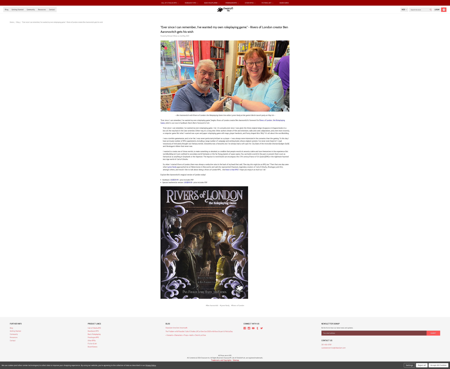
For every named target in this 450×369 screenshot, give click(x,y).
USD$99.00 (188, 182)
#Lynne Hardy (225, 305)
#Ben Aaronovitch (212, 305)
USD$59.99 (174, 180)
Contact (52, 9)
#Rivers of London (237, 305)
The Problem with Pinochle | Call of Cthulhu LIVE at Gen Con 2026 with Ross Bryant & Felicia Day (199, 331)
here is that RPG (232, 170)
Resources (42, 9)
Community (31, 9)
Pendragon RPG (231, 3)
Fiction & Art (267, 3)
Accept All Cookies (438, 365)
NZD (404, 9)
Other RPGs (249, 3)
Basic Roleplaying (211, 3)
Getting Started (17, 9)
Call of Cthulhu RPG (169, 3)
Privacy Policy (151, 365)
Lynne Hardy (171, 167)
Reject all (422, 365)
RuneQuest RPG (191, 3)
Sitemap (236, 360)
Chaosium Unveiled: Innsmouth (176, 328)
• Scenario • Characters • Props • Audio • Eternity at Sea (186, 335)
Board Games (284, 3)
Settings (409, 365)
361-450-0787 (326, 344)
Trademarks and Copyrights (221, 360)
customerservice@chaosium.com (333, 348)
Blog (6, 9)
